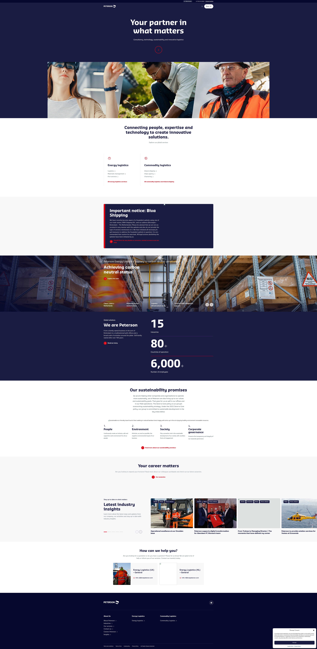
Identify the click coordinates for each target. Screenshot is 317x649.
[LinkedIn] (211, 603)
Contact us (107, 629)
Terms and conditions (108, 646)
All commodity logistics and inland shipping (159, 181)
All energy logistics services (117, 181)
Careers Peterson (110, 631)
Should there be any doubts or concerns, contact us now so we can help (136, 241)
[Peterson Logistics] (110, 6)
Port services (112, 176)
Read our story (113, 343)
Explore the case (113, 278)
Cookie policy (127, 646)
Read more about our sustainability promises (160, 447)
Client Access (188, 1)
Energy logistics (137, 620)
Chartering (148, 176)
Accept (294, 642)
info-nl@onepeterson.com (190, 578)
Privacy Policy (297, 646)
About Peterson (109, 620)
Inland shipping (150, 171)
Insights (106, 634)
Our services (108, 626)
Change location (209, 1)
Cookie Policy (290, 646)
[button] (314, 630)
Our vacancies (160, 477)
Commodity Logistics (167, 620)
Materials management (116, 174)
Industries (107, 623)
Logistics (111, 171)
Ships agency (149, 174)
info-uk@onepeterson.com (144, 578)
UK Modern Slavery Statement (147, 646)
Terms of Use (119, 646)
